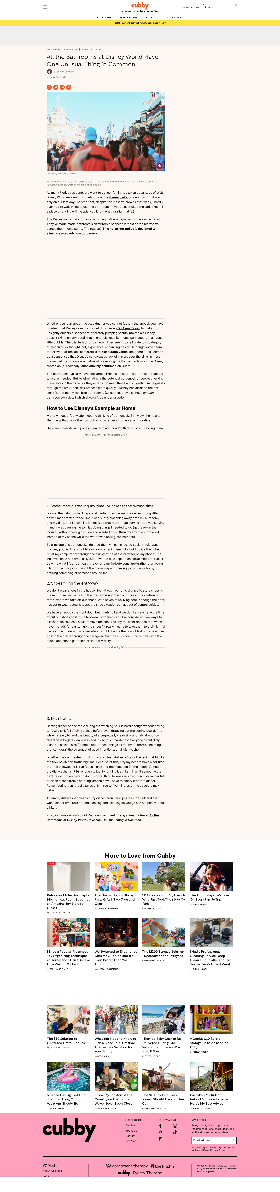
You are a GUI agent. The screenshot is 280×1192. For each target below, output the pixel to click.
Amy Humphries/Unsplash (64, 173)
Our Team (131, 1125)
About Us (131, 1130)
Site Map (130, 1141)
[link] (68, 901)
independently (59, 181)
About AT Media (53, 1170)
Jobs (46, 1176)
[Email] (62, 87)
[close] (277, 1179)
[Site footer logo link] (69, 1130)
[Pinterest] (55, 87)
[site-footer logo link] (50, 1166)
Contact (130, 1135)
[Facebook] (49, 87)
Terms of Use (201, 1150)
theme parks (118, 197)
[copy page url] (68, 87)
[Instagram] (175, 1126)
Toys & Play (54, 49)
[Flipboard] (160, 1139)
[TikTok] (175, 1132)
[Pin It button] (159, 166)
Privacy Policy (217, 1150)
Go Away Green (128, 328)
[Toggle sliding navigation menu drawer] (45, 7)
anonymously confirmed (99, 366)
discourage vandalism (117, 352)
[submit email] (233, 1140)
